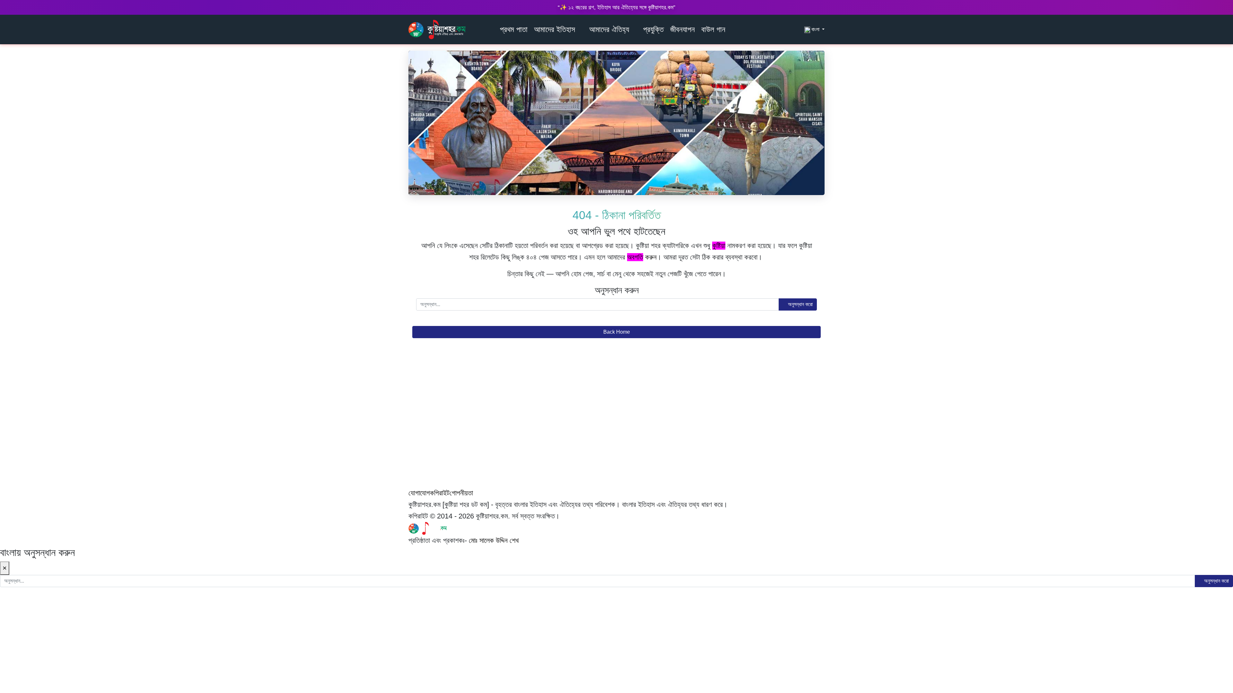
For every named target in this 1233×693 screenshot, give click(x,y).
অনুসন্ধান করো (800, 304)
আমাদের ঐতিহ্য (609, 29)
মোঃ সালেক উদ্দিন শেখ (494, 540)
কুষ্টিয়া (718, 246)
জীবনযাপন (682, 29)
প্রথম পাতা (514, 29)
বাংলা (815, 29)
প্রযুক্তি (653, 29)
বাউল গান (713, 29)
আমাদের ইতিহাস (554, 29)
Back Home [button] (616, 332)
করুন (642, 257)
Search (797, 29)
